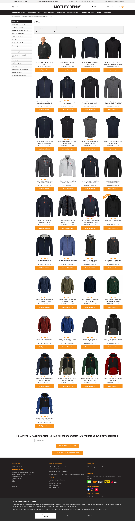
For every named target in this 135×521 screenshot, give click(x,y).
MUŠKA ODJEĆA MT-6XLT (34, 12)
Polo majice (16, 46)
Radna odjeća (16, 63)
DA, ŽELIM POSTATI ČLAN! (67, 445)
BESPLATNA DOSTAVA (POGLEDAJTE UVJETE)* (81, 1)
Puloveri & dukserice (18, 33)
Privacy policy (53, 485)
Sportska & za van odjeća (20, 69)
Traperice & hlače (17, 27)
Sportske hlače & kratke (20, 30)
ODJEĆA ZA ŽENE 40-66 (72, 12)
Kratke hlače (16, 52)
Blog (12, 480)
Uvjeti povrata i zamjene (57, 482)
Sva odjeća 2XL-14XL (18, 24)
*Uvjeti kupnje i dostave (57, 480)
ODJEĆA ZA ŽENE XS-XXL (88, 12)
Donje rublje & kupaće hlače (19, 56)
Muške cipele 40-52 (49, 12)
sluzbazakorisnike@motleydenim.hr (114, 1)
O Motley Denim (16, 478)
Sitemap (14, 486)
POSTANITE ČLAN (16, 467)
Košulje (14, 40)
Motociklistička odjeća (19, 75)
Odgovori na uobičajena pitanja (21, 474)
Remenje (15, 60)
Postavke (89, 515)
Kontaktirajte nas (16, 476)
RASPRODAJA (107, 12)
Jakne (14, 49)
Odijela (14, 66)
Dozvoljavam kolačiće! (46, 515)
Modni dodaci (61, 12)
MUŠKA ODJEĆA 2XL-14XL (18, 12)
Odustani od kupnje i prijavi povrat (22, 472)
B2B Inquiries (15, 482)
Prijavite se (96, 6)
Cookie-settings (54, 487)
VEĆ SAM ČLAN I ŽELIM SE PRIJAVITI (67, 453)
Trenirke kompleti (18, 36)
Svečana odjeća (17, 72)
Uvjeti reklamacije (55, 483)
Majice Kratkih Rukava (19, 43)
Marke (99, 12)
